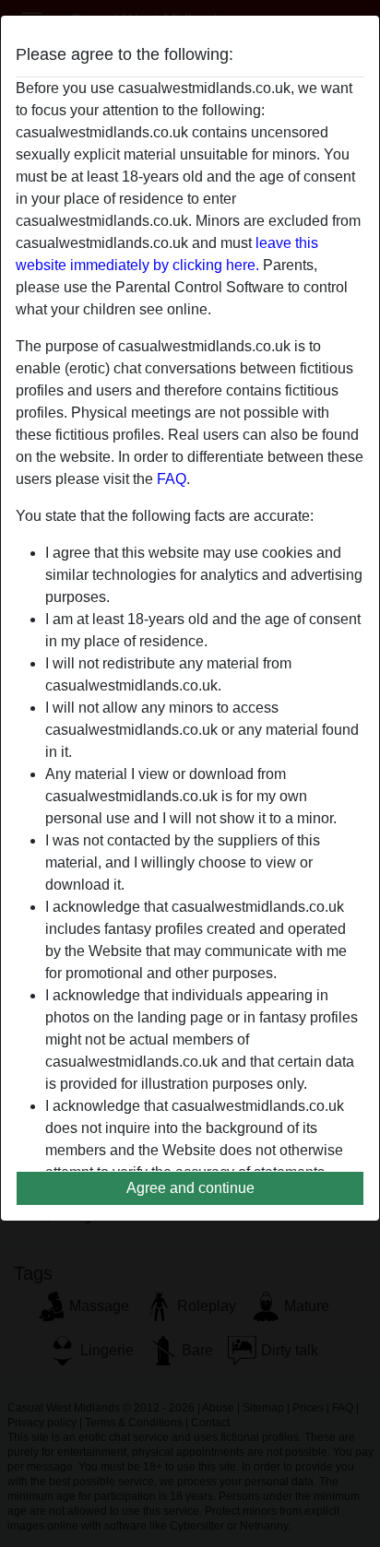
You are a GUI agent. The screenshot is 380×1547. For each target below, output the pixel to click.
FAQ (171, 479)
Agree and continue (190, 1188)
